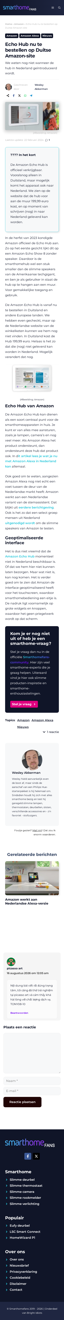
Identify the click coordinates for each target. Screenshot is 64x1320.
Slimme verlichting (24, 1204)
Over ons (17, 1259)
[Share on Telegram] (31, 95)
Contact (16, 1290)
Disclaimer (18, 1284)
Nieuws (47, 35)
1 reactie (53, 732)
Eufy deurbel (20, 1225)
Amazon (19, 24)
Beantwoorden (19, 1013)
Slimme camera (22, 1192)
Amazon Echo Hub (19, 556)
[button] (59, 8)
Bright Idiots (34, 1312)
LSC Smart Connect (25, 1232)
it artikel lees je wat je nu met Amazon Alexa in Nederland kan (31, 461)
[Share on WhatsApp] (25, 95)
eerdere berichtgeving (36, 507)
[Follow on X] (36, 1156)
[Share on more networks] (8, 95)
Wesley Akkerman (26, 773)
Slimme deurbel (22, 1180)
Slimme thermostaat (26, 1186)
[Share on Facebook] (13, 95)
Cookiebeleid (20, 1278)
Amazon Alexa (30, 35)
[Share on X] (19, 95)
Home (8, 24)
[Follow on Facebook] (27, 1156)
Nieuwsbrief (19, 1265)
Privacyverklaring (23, 1272)
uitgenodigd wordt (20, 523)
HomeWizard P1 (22, 1238)
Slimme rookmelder (25, 1198)
